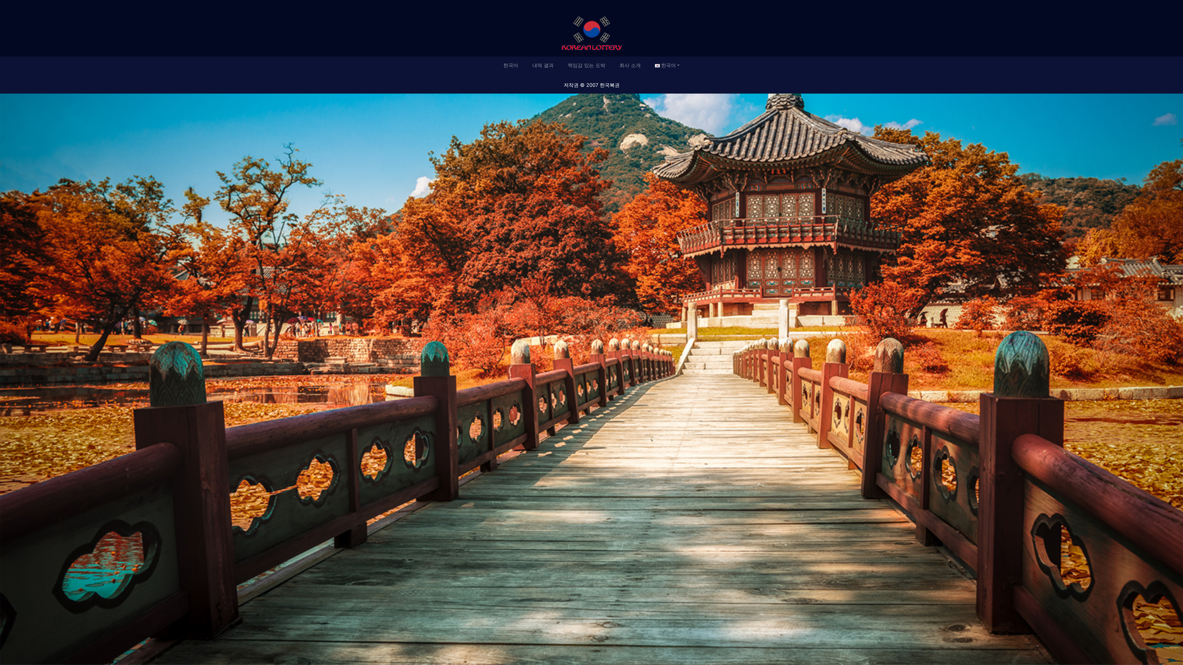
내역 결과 (543, 65)
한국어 (510, 65)
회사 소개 (630, 65)
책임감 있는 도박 (586, 65)
